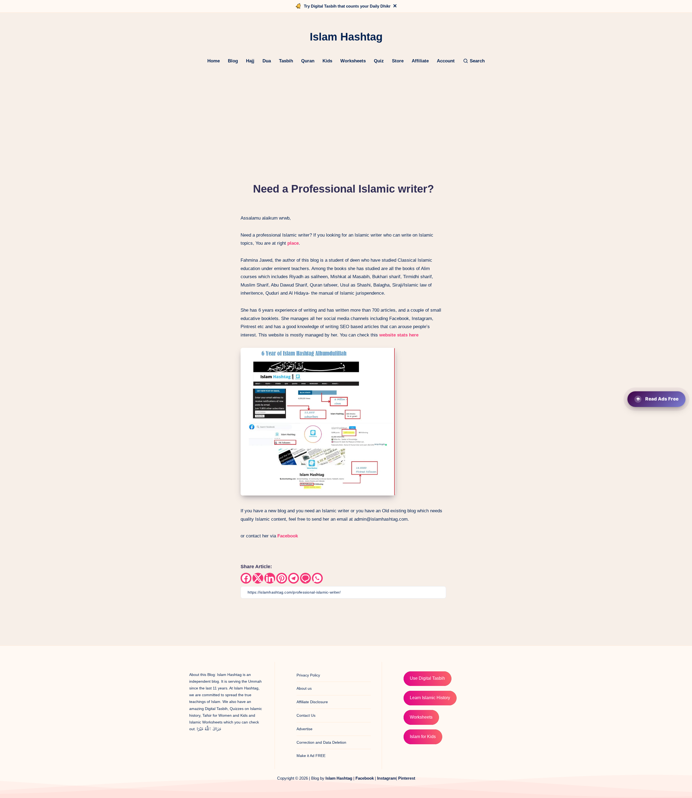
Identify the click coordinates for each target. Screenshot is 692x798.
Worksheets (353, 60)
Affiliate (420, 60)
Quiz (379, 60)
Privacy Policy (308, 675)
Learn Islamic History (430, 697)
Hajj (250, 60)
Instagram (386, 778)
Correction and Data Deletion (321, 742)
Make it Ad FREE (311, 755)
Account (446, 60)
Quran (307, 60)
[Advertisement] (346, 112)
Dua (266, 60)
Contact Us (306, 715)
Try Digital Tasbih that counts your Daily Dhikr (347, 6)
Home (213, 60)
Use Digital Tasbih (427, 678)
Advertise (304, 729)
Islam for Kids (423, 736)
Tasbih (286, 60)
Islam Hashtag (338, 778)
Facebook (287, 535)
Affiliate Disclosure (312, 702)
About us (304, 688)
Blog (233, 60)
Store (398, 60)
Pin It (386, 353)
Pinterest (406, 778)
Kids (327, 60)
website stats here (398, 335)
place (293, 243)
